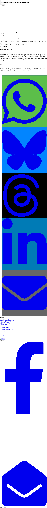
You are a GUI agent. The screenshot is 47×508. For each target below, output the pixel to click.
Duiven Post (3, 331)
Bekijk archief (2, 340)
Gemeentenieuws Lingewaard (5, 327)
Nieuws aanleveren (3, 4)
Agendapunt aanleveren (4, 336)
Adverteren (3, 335)
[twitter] (24, 460)
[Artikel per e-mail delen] (24, 315)
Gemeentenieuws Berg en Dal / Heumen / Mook (7, 329)
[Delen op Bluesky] (24, 172)
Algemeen (6, 33)
